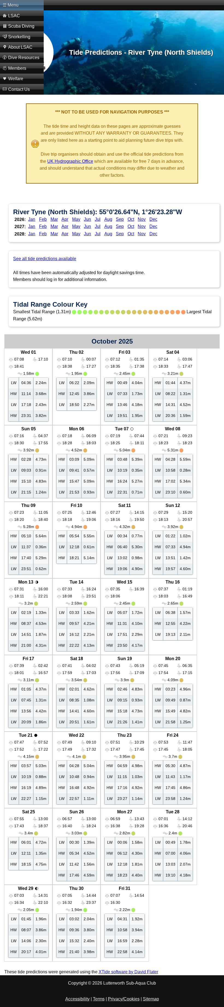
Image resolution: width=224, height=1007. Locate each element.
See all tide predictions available (44, 258)
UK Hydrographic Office (70, 161)
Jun (87, 219)
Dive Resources (23, 57)
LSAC (14, 15)
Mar (54, 219)
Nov (142, 219)
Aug (108, 219)
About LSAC (20, 47)
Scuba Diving (21, 26)
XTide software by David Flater (128, 972)
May (76, 219)
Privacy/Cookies (124, 999)
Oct (131, 219)
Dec (153, 219)
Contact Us (19, 89)
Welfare (15, 78)
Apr (64, 219)
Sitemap (151, 999)
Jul (98, 219)
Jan (31, 219)
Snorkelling (19, 36)
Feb (43, 219)
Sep (120, 219)
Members (17, 68)
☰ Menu (11, 5)
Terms (99, 999)
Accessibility (77, 999)
